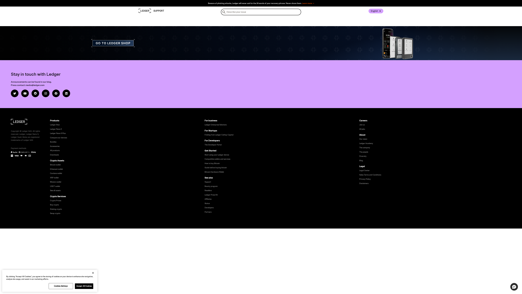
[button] (514, 287)
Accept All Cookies (84, 286)
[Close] (93, 273)
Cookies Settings (61, 286)
